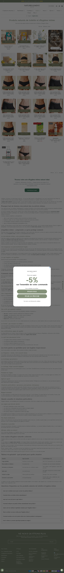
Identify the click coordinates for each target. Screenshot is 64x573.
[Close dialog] (49, 267)
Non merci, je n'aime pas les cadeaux (32, 301)
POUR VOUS (32, 291)
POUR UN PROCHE (32, 296)
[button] (61, 570)
